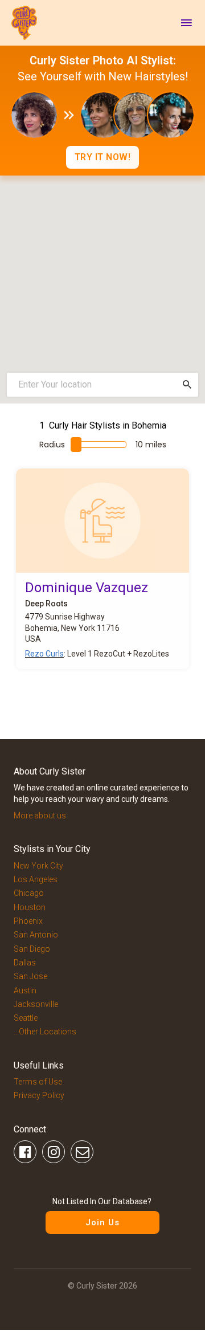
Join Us (102, 1222)
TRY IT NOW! (103, 157)
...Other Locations (45, 1031)
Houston (30, 907)
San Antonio (36, 934)
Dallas (25, 962)
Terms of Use (38, 1081)
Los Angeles (36, 879)
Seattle (26, 1017)
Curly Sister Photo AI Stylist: (103, 60)
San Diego (32, 948)
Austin (25, 990)
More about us (40, 815)
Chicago (29, 893)
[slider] (76, 444)
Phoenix (28, 921)
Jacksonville (36, 1004)
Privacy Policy (39, 1095)
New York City (38, 865)
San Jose (30, 976)
